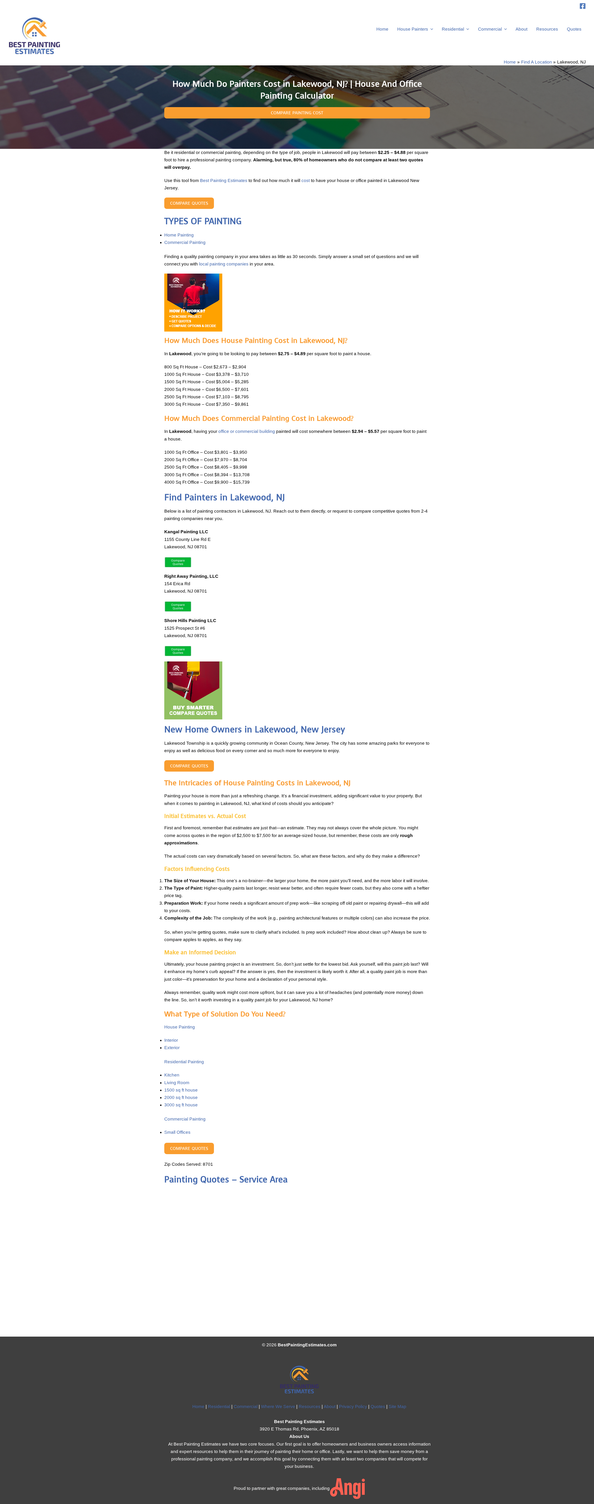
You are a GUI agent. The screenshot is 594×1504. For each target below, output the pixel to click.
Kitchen (171, 1075)
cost (305, 180)
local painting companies (224, 264)
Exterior (172, 1047)
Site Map (397, 1406)
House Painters (412, 29)
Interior (171, 1040)
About (521, 29)
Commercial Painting (185, 242)
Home (382, 29)
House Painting (179, 1027)
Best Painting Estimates (223, 180)
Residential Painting (184, 1061)
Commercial (490, 29)
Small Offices (177, 1132)
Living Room (176, 1082)
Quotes (574, 29)
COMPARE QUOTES (189, 203)
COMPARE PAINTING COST (297, 113)
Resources (547, 29)
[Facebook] (582, 6)
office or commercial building (246, 431)
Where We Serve (278, 1406)
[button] (430, 29)
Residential (453, 29)
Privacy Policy (353, 1406)
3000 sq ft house (181, 1104)
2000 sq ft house (181, 1097)
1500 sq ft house (181, 1090)
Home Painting (179, 235)
